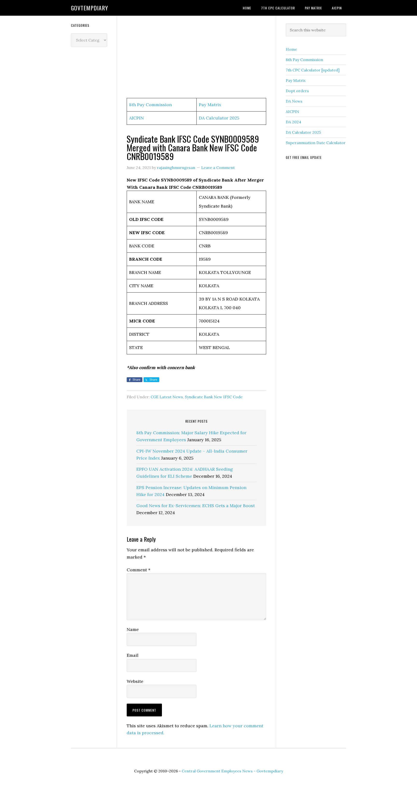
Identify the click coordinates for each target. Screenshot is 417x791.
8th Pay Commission (150, 104)
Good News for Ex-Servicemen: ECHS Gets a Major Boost (195, 505)
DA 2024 (293, 121)
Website (135, 681)
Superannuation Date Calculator (316, 142)
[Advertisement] (196, 57)
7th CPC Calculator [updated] (313, 70)
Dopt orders (297, 90)
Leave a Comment (218, 167)
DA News (294, 101)
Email (133, 655)
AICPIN (136, 118)
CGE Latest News (167, 396)
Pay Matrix (210, 104)
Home (291, 49)
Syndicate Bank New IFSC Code (214, 396)
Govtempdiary (89, 7)
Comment (138, 570)
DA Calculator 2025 (219, 118)
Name (133, 629)
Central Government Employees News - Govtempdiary (232, 771)
